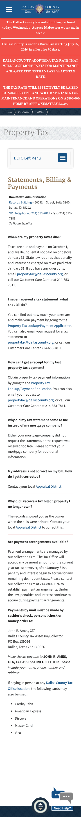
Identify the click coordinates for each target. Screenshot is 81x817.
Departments (23, 112)
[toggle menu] (9, 9)
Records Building (20, 202)
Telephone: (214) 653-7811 (32, 213)
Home (9, 112)
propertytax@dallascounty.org (40, 274)
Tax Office (39, 112)
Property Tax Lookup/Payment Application (39, 325)
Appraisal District (48, 486)
